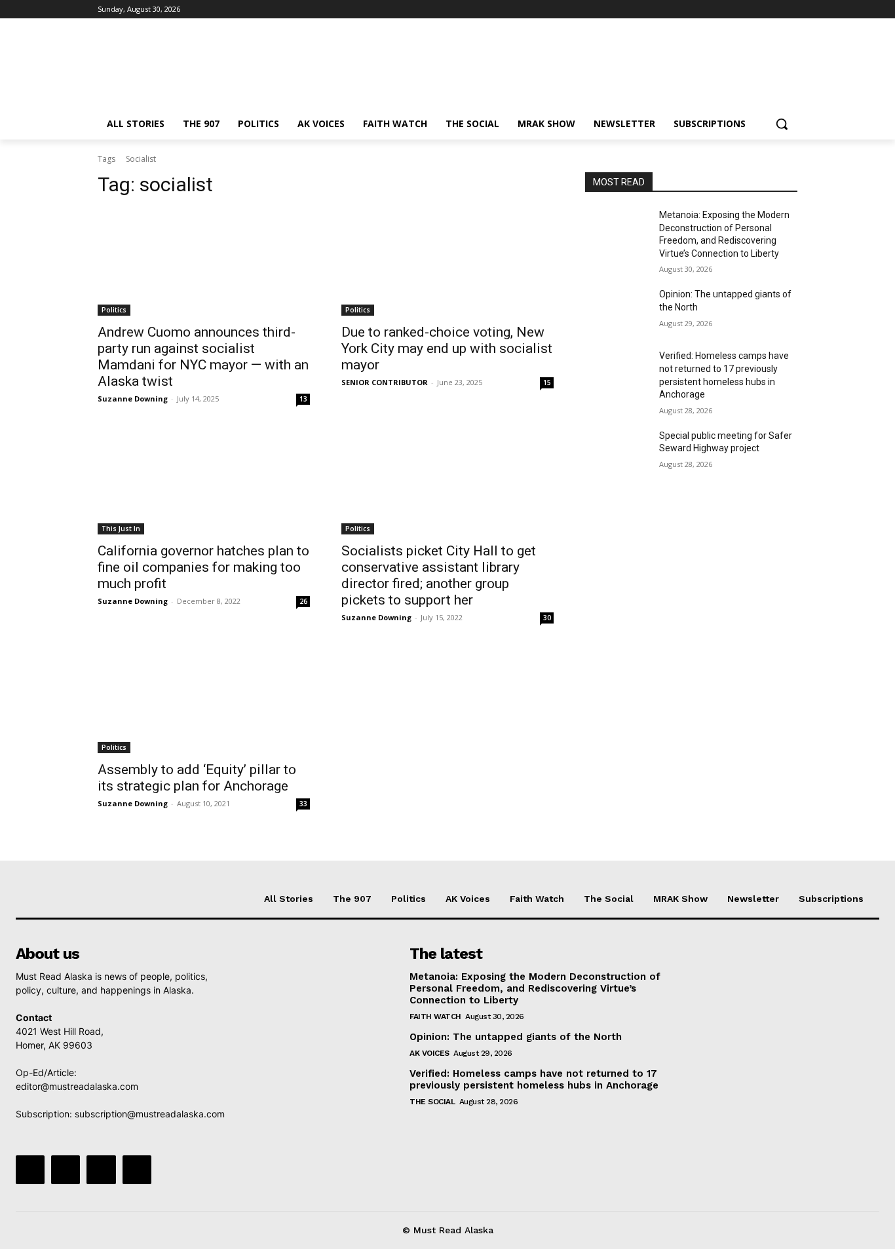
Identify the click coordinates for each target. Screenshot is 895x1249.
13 (303, 398)
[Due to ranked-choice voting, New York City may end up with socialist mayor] (447, 263)
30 (547, 617)
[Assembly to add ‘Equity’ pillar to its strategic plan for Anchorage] (204, 700)
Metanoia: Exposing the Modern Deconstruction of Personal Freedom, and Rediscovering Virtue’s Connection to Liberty (534, 988)
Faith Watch (435, 1016)
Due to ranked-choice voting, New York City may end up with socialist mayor (446, 348)
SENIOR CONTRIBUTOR (384, 382)
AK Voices (429, 1053)
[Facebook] (717, 9)
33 (303, 803)
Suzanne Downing (133, 398)
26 (303, 601)
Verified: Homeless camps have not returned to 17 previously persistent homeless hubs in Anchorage (533, 1079)
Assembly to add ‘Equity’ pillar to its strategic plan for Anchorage (197, 778)
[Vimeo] (771, 9)
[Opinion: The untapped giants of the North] (617, 310)
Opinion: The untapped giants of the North (515, 1037)
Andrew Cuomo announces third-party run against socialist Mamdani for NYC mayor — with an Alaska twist (203, 356)
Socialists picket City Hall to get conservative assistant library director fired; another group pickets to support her (438, 575)
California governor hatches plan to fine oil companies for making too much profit (203, 567)
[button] (781, 124)
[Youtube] (789, 9)
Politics (114, 309)
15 (547, 382)
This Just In (121, 528)
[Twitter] (753, 9)
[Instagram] (735, 9)
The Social (432, 1101)
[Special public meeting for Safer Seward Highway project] (617, 452)
